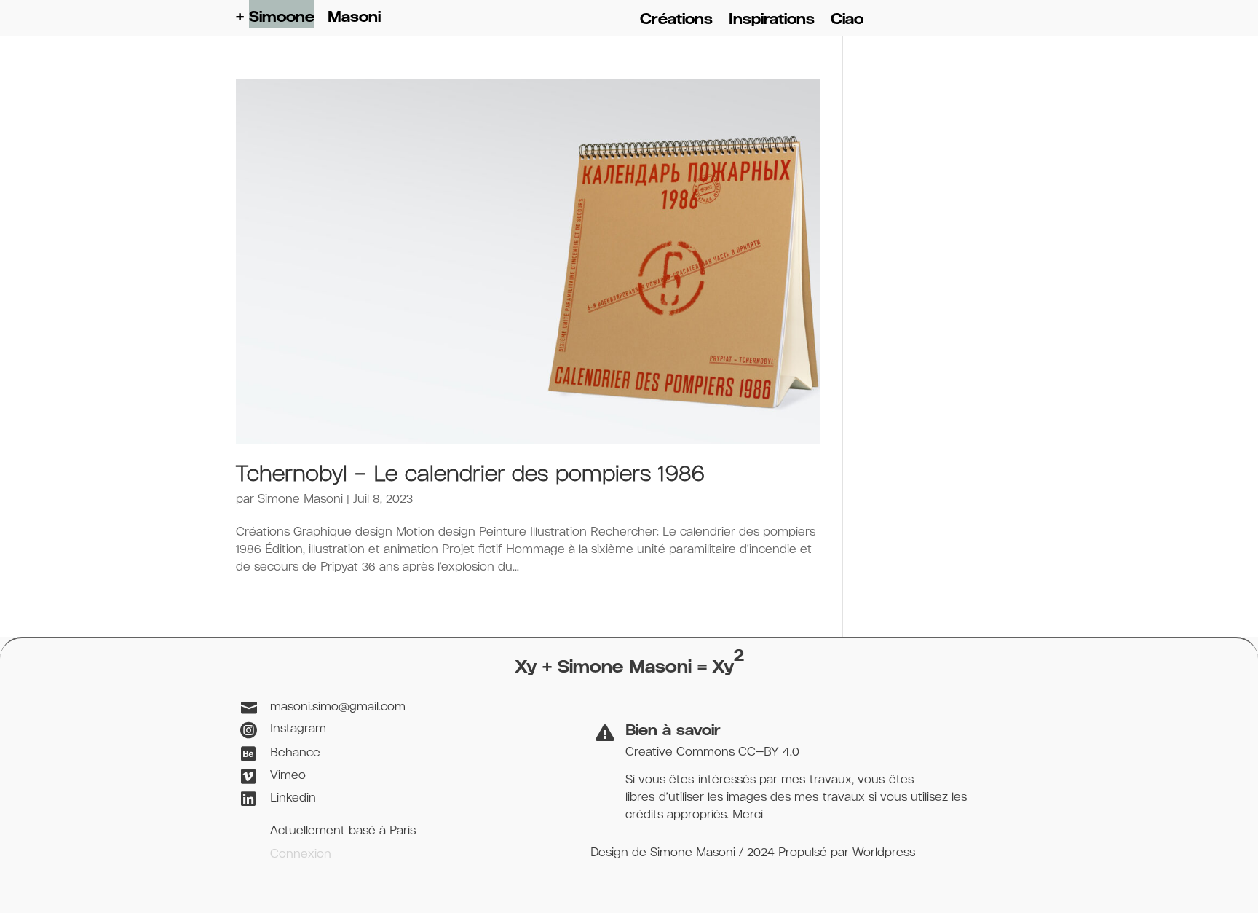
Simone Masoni (300, 500)
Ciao (847, 20)
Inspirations (772, 20)
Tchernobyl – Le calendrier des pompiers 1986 (470, 475)
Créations (676, 20)
